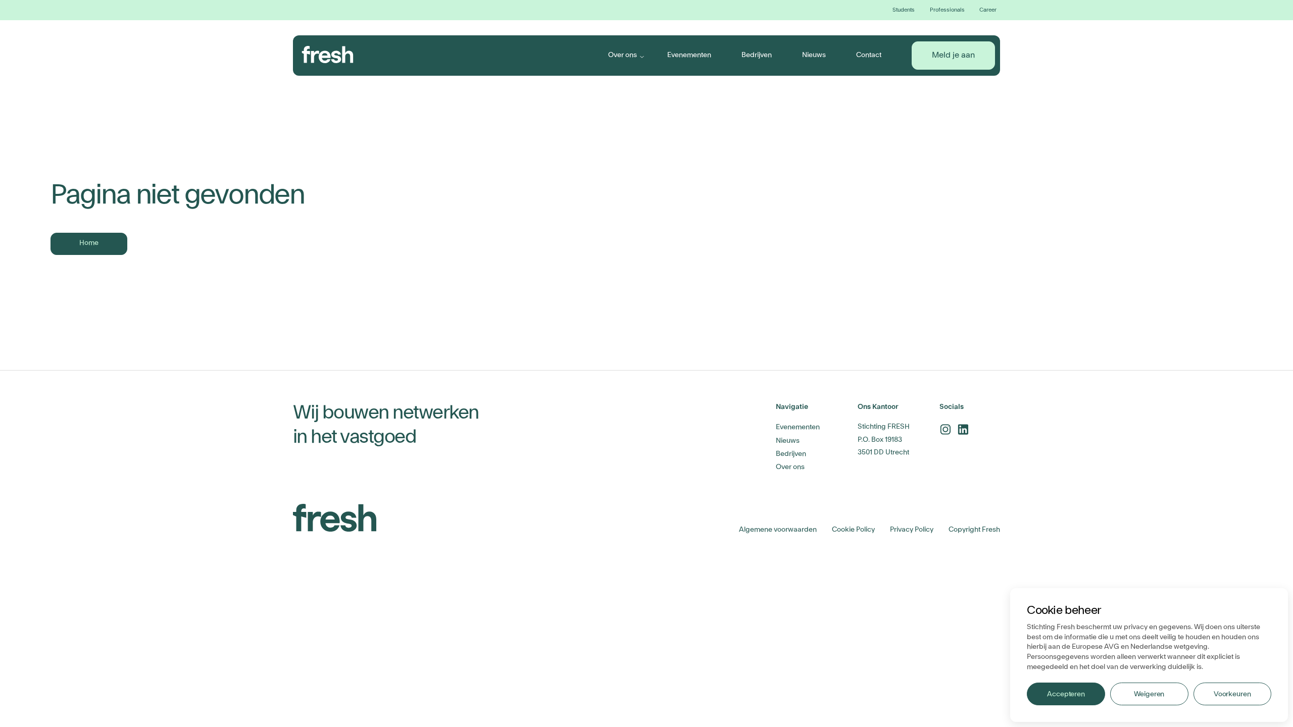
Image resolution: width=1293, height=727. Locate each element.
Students (903, 10)
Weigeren (1149, 694)
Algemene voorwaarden (778, 529)
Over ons (622, 55)
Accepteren (1066, 694)
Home (88, 242)
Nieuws (814, 55)
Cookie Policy (853, 529)
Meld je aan (953, 55)
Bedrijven (756, 55)
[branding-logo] (327, 54)
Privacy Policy (911, 529)
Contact (868, 55)
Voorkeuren (1232, 694)
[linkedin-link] (963, 429)
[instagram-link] (945, 429)
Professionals (947, 10)
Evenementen (689, 55)
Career (988, 10)
